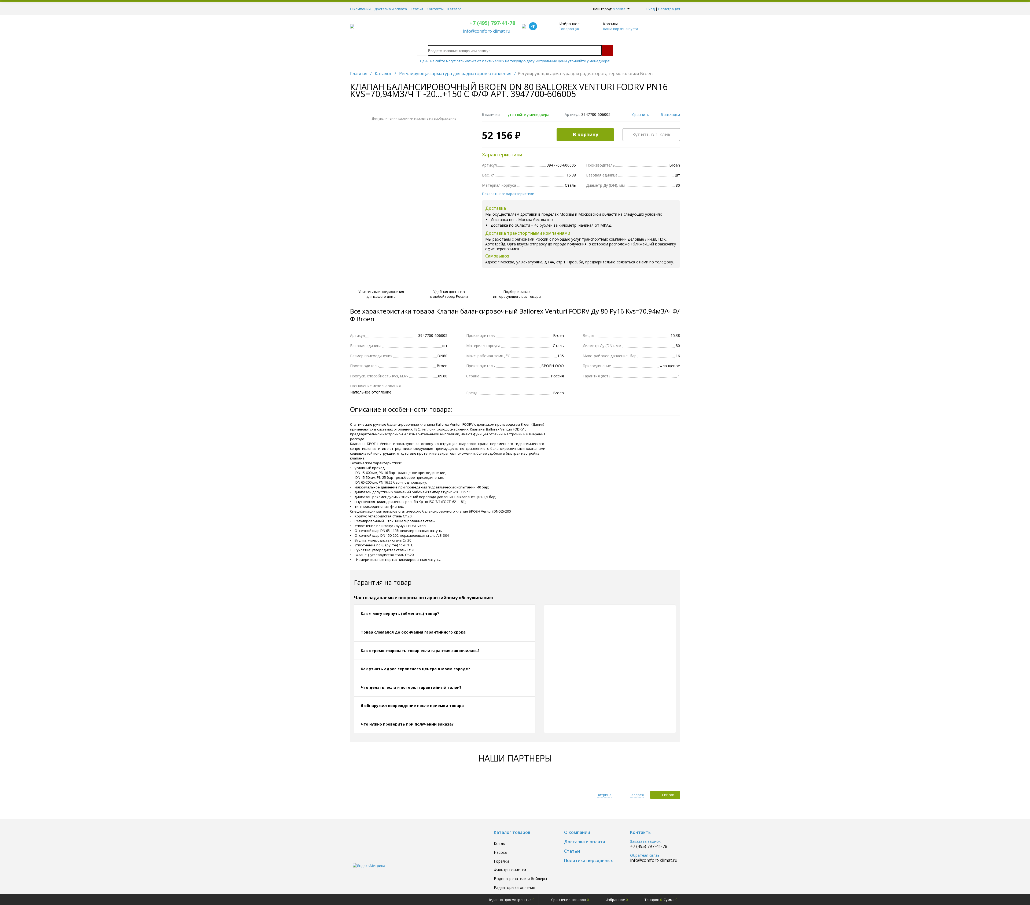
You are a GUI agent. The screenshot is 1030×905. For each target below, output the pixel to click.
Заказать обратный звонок (631, 288)
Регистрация (669, 8)
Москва (619, 8)
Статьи (417, 8)
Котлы (500, 843)
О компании (360, 8)
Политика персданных (588, 860)
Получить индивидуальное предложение (631, 282)
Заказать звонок (645, 841)
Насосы (500, 852)
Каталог (454, 8)
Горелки (501, 861)
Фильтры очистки (510, 870)
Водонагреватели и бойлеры (520, 879)
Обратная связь (645, 855)
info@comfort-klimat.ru (653, 860)
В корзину (585, 134)
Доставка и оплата (390, 8)
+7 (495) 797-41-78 (492, 23)
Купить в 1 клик (651, 134)
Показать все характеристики (508, 193)
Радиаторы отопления (514, 887)
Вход (650, 8)
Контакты (435, 8)
